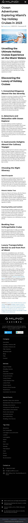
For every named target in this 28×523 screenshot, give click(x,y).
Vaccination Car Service (9, 392)
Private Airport (7, 385)
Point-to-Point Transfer (9, 387)
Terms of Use (5, 519)
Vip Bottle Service (8, 414)
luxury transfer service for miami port (14, 309)
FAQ (4, 356)
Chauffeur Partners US (9, 347)
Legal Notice (14, 519)
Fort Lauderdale (7, 430)
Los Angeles (6, 437)
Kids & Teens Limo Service (10, 409)
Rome (4, 453)
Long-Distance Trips (8, 380)
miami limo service (6, 310)
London (5, 435)
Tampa (5, 455)
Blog (4, 353)
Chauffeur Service (8, 369)
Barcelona (6, 428)
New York (5, 444)
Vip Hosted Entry (7, 416)
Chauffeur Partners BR (9, 344)
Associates (6, 342)
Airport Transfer (7, 366)
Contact (5, 358)
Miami (4, 439)
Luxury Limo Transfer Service (14, 302)
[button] (7, 322)
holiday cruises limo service (8, 306)
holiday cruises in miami (17, 304)
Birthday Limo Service (9, 405)
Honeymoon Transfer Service (11, 407)
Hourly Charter (7, 378)
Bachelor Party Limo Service (11, 400)
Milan (4, 441)
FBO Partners (7, 349)
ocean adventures (10, 312)
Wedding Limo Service (9, 418)
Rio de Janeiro (7, 457)
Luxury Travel (6, 382)
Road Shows (6, 389)
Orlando (5, 446)
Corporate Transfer (8, 373)
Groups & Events (7, 376)
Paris (4, 451)
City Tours (5, 371)
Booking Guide (7, 351)
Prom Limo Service (8, 412)
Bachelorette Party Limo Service (12, 402)
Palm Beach (6, 448)
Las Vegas (6, 432)
